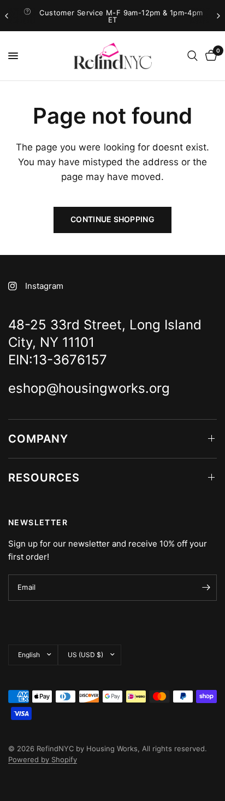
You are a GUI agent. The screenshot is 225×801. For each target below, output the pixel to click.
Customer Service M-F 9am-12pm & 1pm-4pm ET (121, 16)
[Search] (192, 55)
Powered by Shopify (42, 759)
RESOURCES (44, 477)
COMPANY (38, 438)
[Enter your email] (206, 587)
